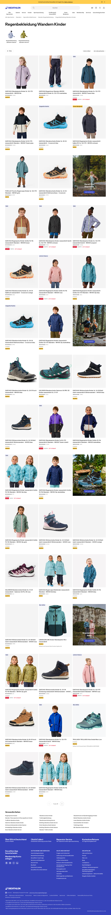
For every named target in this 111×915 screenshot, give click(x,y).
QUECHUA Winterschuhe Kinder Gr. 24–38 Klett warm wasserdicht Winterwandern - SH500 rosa (21, 640)
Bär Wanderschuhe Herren (81, 827)
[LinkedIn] (17, 863)
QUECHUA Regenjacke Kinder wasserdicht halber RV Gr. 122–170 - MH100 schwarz (87, 142)
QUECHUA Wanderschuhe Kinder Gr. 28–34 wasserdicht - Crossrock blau (53, 142)
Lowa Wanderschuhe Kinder (82, 820)
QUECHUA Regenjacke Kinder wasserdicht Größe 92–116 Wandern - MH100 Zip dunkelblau (55, 491)
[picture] (21, 72)
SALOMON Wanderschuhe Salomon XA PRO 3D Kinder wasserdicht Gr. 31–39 (54, 391)
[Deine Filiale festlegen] (92, 8)
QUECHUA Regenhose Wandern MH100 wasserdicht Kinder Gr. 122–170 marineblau (53, 92)
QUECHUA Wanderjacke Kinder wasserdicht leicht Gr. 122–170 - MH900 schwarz (55, 242)
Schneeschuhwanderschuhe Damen (15, 825)
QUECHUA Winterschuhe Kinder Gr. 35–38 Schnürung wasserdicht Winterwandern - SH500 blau (55, 691)
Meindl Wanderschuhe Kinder (82, 818)
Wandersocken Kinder (45, 815)
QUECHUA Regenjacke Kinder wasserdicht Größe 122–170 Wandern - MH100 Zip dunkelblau (55, 341)
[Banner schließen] (104, 2)
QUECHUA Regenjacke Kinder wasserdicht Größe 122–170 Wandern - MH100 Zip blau (87, 291)
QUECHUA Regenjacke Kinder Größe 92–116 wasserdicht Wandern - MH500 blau (87, 591)
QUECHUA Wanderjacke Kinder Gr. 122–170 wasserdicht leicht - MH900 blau (53, 740)
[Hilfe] (96, 8)
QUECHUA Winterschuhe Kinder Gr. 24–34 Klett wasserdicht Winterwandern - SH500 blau (20, 441)
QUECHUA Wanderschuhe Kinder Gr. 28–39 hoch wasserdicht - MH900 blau (21, 391)
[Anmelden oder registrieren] (100, 8)
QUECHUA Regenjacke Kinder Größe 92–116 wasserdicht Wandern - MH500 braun (19, 242)
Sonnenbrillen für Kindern (81, 822)
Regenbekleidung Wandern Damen (11, 41)
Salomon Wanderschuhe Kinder (14, 822)
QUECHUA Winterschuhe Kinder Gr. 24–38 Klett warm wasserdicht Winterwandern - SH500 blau (88, 391)
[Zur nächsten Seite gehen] (62, 804)
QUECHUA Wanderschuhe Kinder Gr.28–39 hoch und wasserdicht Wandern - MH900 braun (20, 740)
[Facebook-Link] (6, 863)
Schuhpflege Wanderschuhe (13, 827)
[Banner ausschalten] (102, 2)
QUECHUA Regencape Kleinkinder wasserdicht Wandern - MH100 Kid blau (54, 591)
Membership (80, 12)
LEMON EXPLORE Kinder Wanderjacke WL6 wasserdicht (53, 640)
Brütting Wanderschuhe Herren (48, 822)
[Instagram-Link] (13, 863)
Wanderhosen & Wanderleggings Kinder (85, 815)
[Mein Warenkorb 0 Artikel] (104, 8)
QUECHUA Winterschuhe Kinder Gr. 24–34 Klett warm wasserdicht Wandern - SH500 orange (88, 541)
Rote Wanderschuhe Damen (47, 825)
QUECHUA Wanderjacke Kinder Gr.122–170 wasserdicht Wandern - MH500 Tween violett (53, 441)
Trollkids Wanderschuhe (12, 820)
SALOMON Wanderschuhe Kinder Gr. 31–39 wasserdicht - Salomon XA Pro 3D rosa (19, 591)
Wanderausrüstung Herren (47, 820)
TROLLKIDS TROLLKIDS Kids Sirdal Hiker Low (87, 739)
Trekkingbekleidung (45, 818)
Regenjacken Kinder (11, 815)
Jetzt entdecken (89, 192)
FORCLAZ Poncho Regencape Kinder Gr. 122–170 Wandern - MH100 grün (21, 192)
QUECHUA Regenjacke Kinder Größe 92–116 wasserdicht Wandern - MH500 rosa (53, 291)
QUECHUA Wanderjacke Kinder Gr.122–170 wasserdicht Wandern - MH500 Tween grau (19, 142)
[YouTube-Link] (10, 863)
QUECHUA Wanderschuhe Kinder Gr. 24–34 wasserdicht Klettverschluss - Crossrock (53, 192)
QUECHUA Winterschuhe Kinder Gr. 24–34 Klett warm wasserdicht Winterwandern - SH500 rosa (55, 541)
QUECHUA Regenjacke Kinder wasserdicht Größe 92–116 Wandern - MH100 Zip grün (21, 541)
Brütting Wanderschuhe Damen (48, 827)
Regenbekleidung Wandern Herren (24, 41)
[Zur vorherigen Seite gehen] (49, 804)
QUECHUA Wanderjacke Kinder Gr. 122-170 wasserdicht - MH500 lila (19, 92)
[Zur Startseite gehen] (12, 8)
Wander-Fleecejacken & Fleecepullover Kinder (18, 818)
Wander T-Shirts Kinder (46, 829)
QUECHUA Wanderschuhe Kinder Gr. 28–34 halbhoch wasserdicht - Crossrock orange (19, 291)
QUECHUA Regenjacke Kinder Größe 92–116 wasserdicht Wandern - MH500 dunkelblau (87, 441)
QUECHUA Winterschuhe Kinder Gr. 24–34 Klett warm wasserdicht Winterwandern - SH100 (20, 789)
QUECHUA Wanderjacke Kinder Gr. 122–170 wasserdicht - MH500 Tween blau (87, 92)
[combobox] (100, 51)
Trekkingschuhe (78, 825)
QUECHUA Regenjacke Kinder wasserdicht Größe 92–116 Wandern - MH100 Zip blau (21, 491)
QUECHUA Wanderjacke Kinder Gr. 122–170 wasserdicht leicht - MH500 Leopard (87, 242)
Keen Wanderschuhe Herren (13, 829)
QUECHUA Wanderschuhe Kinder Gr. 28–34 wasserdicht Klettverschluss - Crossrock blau (20, 341)
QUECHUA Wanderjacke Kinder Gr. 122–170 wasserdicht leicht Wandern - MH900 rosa (87, 690)
